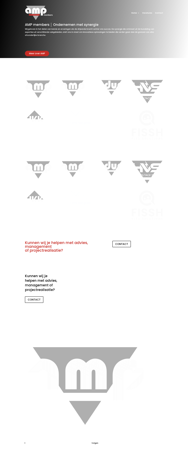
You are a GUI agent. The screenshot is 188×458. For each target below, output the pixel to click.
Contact (159, 13)
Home (134, 13)
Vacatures (147, 13)
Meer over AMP (37, 53)
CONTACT (121, 244)
